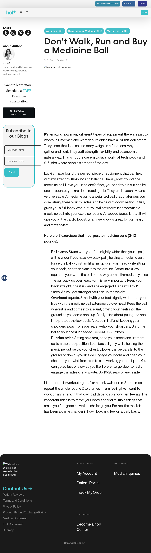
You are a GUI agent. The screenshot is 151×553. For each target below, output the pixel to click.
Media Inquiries (127, 473)
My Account (87, 473)
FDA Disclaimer (13, 524)
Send (12, 172)
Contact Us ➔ (17, 488)
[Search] (27, 12)
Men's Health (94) (118, 31)
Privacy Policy (12, 506)
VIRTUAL (142, 4)
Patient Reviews (13, 494)
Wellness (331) (55, 31)
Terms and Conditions (17, 500)
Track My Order (90, 492)
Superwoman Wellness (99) (85, 31)
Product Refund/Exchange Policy (24, 512)
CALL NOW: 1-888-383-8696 (107, 4)
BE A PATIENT (129, 4)
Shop (144, 12)
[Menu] (21, 12)
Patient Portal (88, 483)
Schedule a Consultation (18, 113)
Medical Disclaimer (15, 518)
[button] (4, 278)
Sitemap (8, 530)
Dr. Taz (50, 60)
